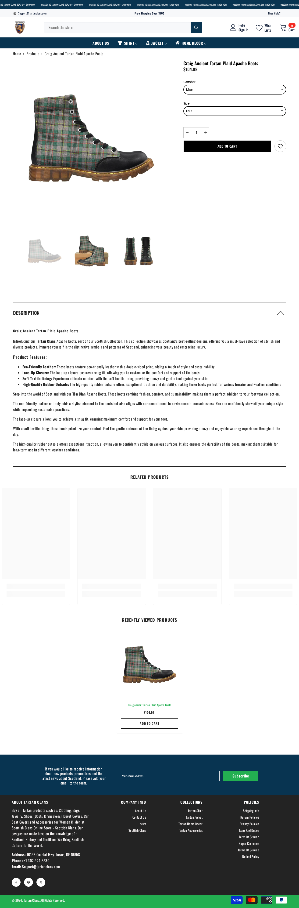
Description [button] (26, 312)
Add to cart (227, 146)
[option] (91, 138)
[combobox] (117, 27)
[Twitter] (40, 882)
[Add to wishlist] (280, 146)
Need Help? (274, 13)
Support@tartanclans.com (32, 13)
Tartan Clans (31, 900)
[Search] (123, 27)
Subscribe (240, 776)
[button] (149, 312)
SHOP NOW (30, 4)
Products (32, 53)
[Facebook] (16, 882)
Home (17, 53)
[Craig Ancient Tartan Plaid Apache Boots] (149, 664)
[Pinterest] (28, 882)
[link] (36, 586)
